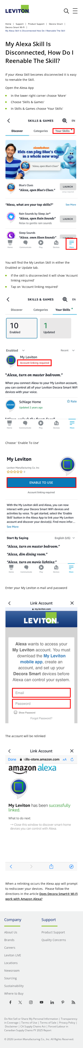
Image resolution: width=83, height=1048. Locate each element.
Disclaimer (11, 1026)
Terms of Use (29, 1022)
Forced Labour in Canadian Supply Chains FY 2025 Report (36, 1028)
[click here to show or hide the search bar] (66, 11)
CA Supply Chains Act (33, 1026)
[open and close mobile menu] (75, 10)
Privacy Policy (67, 1022)
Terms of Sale (48, 1022)
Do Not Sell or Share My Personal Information (31, 1019)
